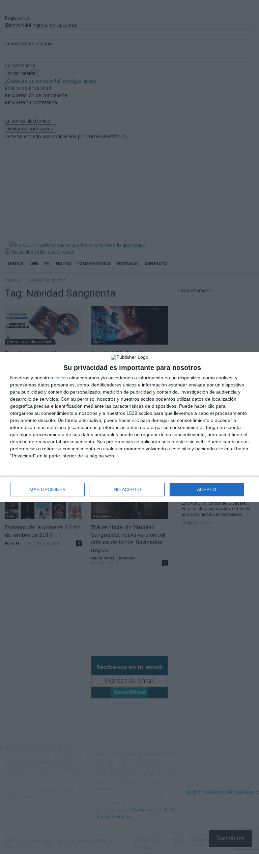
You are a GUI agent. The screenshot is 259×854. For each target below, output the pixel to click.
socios (61, 377)
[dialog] (129, 427)
